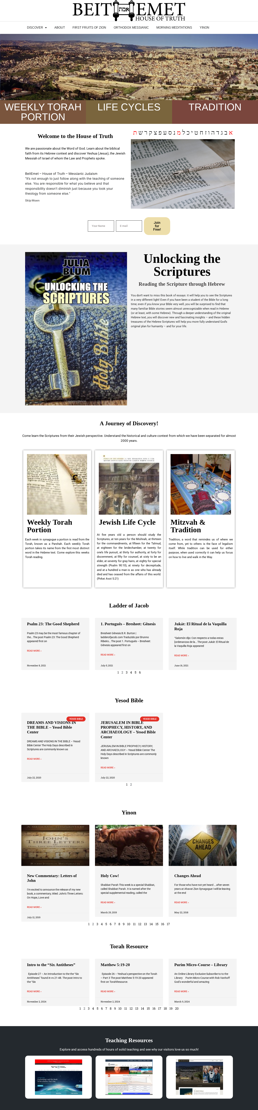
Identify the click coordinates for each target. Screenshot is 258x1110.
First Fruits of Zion (89, 27)
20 (177, 1008)
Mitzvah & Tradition (188, 526)
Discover (35, 27)
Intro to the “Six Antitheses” (51, 964)
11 (134, 924)
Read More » (34, 650)
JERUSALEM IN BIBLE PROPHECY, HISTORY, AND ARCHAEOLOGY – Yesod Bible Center (128, 729)
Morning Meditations (174, 27)
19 (170, 1008)
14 (151, 924)
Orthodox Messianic (131, 27)
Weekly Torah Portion (49, 526)
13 (145, 924)
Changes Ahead (187, 875)
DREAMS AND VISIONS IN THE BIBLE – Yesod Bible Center (51, 727)
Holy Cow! (110, 875)
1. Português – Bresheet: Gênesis (128, 624)
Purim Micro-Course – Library (201, 964)
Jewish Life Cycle (127, 522)
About (59, 27)
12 (139, 924)
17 (168, 924)
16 (162, 924)
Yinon (204, 27)
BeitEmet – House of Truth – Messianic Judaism (61, 174)
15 (156, 924)
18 (165, 1008)
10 (128, 924)
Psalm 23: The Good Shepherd (53, 624)
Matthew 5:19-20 (115, 964)
